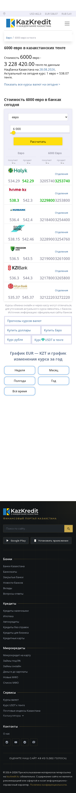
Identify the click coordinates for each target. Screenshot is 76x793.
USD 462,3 (35, 13)
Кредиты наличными (16, 610)
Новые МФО (10, 677)
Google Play (18, 540)
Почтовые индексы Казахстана (21, 710)
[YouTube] (15, 742)
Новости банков (13, 582)
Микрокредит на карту (17, 655)
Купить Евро (53, 330)
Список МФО (11, 682)
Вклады (7, 588)
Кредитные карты (14, 638)
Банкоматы (10, 571)
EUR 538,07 (51, 13)
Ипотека (8, 616)
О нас (6, 733)
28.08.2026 (47, 69)
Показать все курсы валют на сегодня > (32, 84)
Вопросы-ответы (13, 593)
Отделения (61, 174)
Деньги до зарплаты (15, 671)
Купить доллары (19, 330)
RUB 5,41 (67, 13)
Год (53, 381)
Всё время (19, 391)
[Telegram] (24, 742)
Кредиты (9, 603)
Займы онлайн (12, 666)
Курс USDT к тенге (14, 705)
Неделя (20, 370)
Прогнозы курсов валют (24, 321)
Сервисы (9, 692)
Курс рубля (15, 340)
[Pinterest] (33, 742)
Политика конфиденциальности (48, 784)
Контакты (10, 726)
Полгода (20, 381)
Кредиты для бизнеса (16, 632)
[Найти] (68, 528)
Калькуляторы (12, 715)
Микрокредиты (14, 648)
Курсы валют (11, 699)
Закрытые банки (13, 577)
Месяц (53, 370)
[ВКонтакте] (7, 742)
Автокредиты (11, 621)
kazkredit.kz (13, 776)
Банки (7, 559)
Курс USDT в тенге (48, 340)
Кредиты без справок (16, 627)
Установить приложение (53, 540)
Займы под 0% (12, 660)
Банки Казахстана (14, 566)
